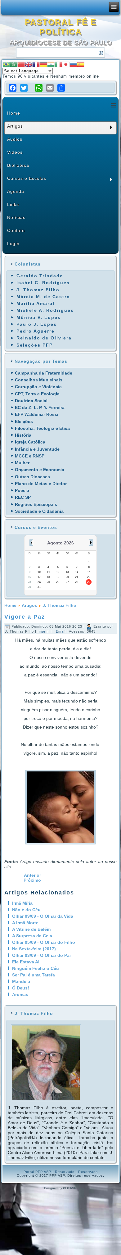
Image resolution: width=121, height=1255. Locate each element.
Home (10, 605)
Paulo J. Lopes (36, 324)
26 (57, 582)
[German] (43, 64)
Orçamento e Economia (39, 469)
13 (67, 572)
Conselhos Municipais (38, 379)
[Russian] (73, 64)
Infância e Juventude (37, 449)
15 (88, 572)
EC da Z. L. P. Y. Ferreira (40, 407)
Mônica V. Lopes (38, 317)
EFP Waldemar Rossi (36, 414)
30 (29, 587)
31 (39, 587)
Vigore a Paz (24, 617)
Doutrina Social (31, 400)
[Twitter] (24, 88)
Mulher (22, 462)
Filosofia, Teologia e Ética (42, 428)
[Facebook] (13, 88)
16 (29, 577)
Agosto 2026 (60, 542)
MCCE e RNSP (29, 455)
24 (39, 582)
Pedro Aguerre (35, 331)
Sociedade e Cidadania (39, 511)
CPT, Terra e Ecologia (37, 393)
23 (29, 582)
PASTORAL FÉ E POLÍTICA (60, 26)
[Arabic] (13, 64)
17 (39, 577)
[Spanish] (80, 64)
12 (57, 572)
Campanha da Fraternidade (43, 373)
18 (48, 577)
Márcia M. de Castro (43, 296)
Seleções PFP (34, 345)
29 (88, 582)
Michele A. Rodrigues (45, 310)
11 (48, 572)
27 (67, 582)
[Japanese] (65, 64)
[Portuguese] (6, 64)
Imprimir (45, 631)
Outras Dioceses (32, 476)
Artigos (29, 605)
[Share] (61, 88)
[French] (36, 64)
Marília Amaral (35, 303)
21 (76, 577)
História (23, 435)
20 (67, 577)
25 (48, 582)
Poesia (22, 490)
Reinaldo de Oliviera (44, 337)
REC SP (23, 497)
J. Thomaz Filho (38, 289)
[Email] (50, 88)
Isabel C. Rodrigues (43, 282)
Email (61, 631)
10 (39, 572)
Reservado (64, 1172)
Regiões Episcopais (36, 504)
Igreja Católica (30, 441)
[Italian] (58, 64)
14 (76, 572)
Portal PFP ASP (37, 1172)
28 (76, 582)
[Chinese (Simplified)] (21, 64)
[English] (28, 64)
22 (88, 577)
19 (57, 577)
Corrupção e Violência (38, 386)
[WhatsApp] (39, 88)
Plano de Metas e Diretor (41, 483)
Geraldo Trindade (39, 275)
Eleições (24, 421)
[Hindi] (51, 64)
